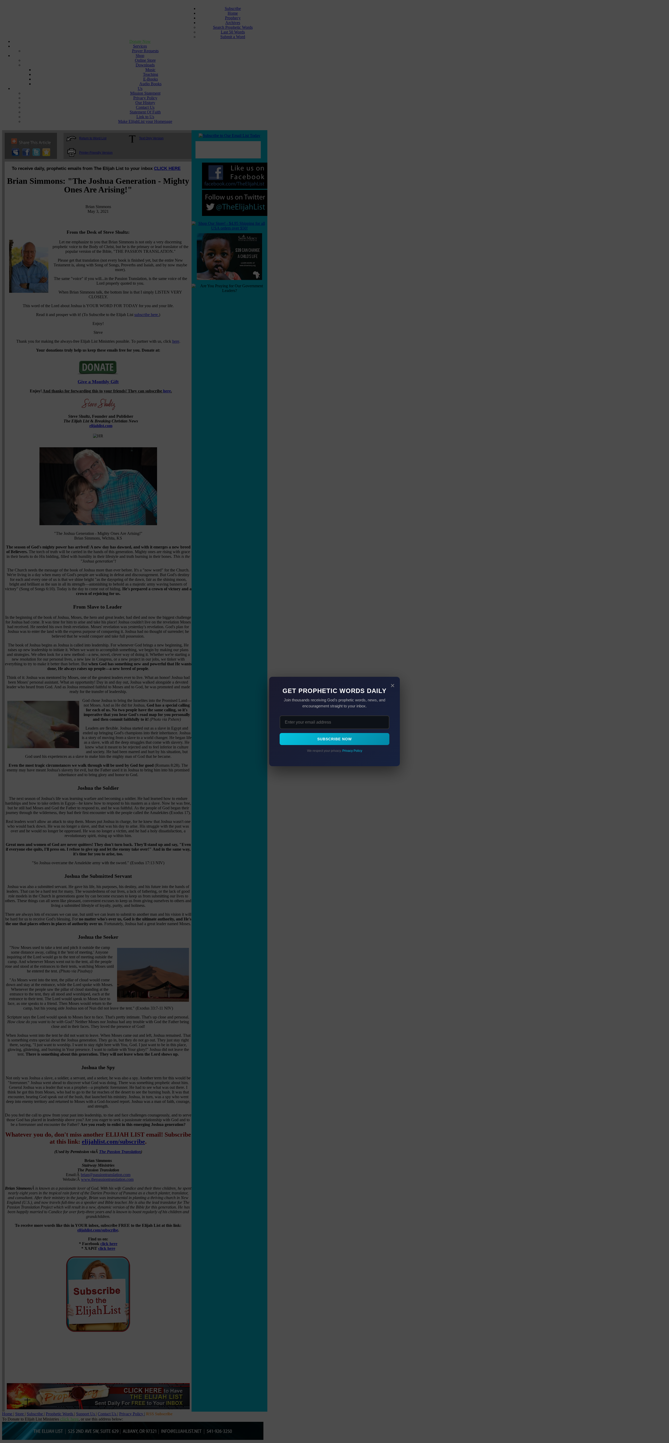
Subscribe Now (334, 739)
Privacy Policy (352, 751)
